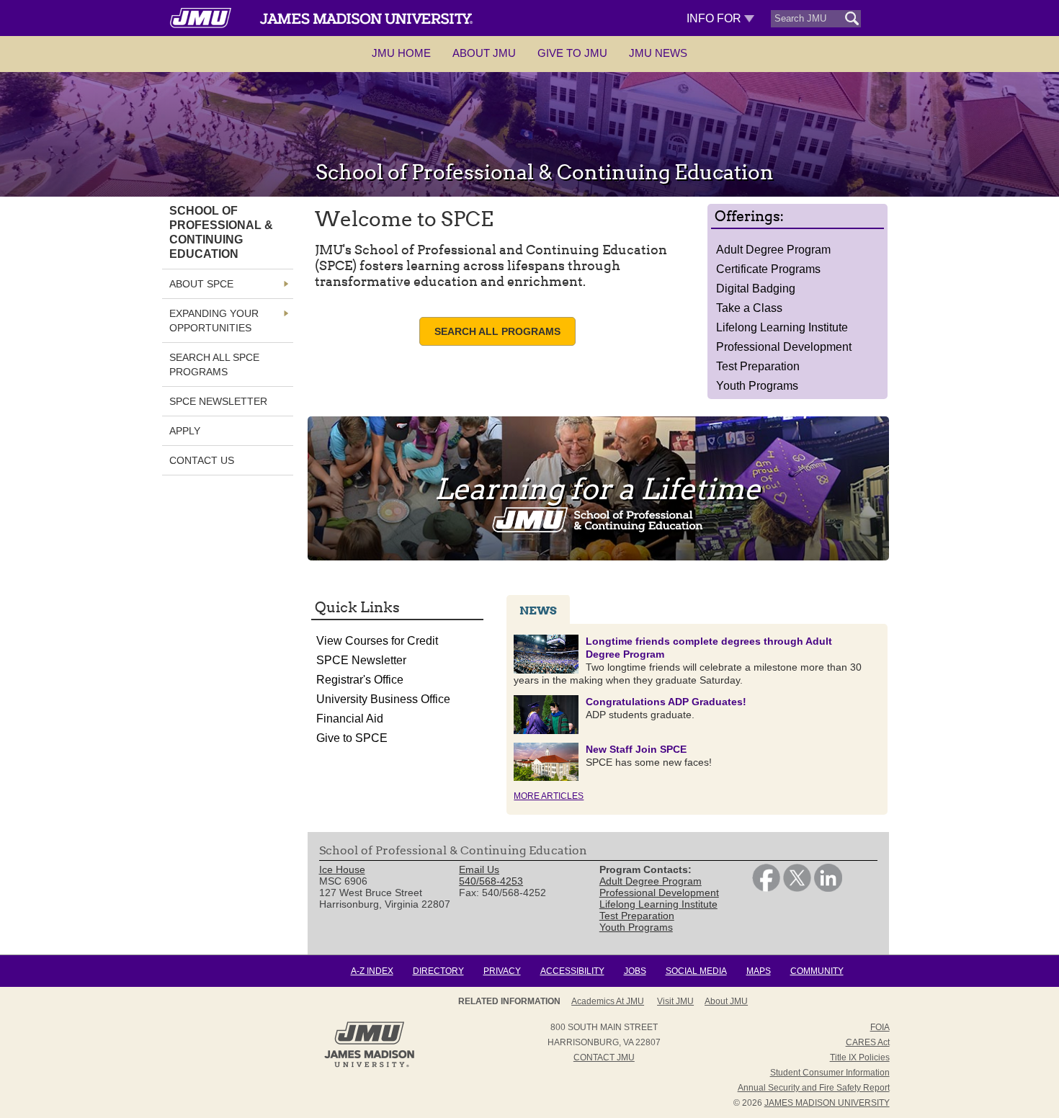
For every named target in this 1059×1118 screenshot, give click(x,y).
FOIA (880, 1027)
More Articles (549, 796)
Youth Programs (757, 386)
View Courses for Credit (377, 641)
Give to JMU (572, 53)
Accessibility (572, 971)
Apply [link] (184, 431)
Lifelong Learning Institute (782, 327)
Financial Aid (349, 718)
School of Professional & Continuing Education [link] (221, 232)
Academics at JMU (607, 1001)
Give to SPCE (352, 738)
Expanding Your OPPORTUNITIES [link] (214, 321)
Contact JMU (604, 1057)
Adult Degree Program (773, 249)
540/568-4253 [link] (491, 881)
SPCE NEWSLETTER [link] (218, 401)
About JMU (484, 53)
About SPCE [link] (201, 284)
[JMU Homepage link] (369, 1065)
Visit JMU (675, 1001)
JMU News (658, 53)
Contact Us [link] (201, 460)
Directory (438, 971)
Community (817, 971)
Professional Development (784, 347)
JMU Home (401, 53)
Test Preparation (758, 366)
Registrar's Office (359, 680)
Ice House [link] (342, 869)
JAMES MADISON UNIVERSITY (827, 1103)
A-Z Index (372, 971)
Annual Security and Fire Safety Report (814, 1088)
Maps (758, 971)
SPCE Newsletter (361, 660)
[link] (766, 888)
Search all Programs (497, 331)
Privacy (502, 971)
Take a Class (749, 308)
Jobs (635, 971)
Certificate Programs (768, 269)
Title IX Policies (860, 1057)
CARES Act (868, 1042)
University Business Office (383, 699)
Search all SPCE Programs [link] (214, 364)
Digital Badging (755, 288)
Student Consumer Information (830, 1073)
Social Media (696, 971)
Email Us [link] (479, 869)
